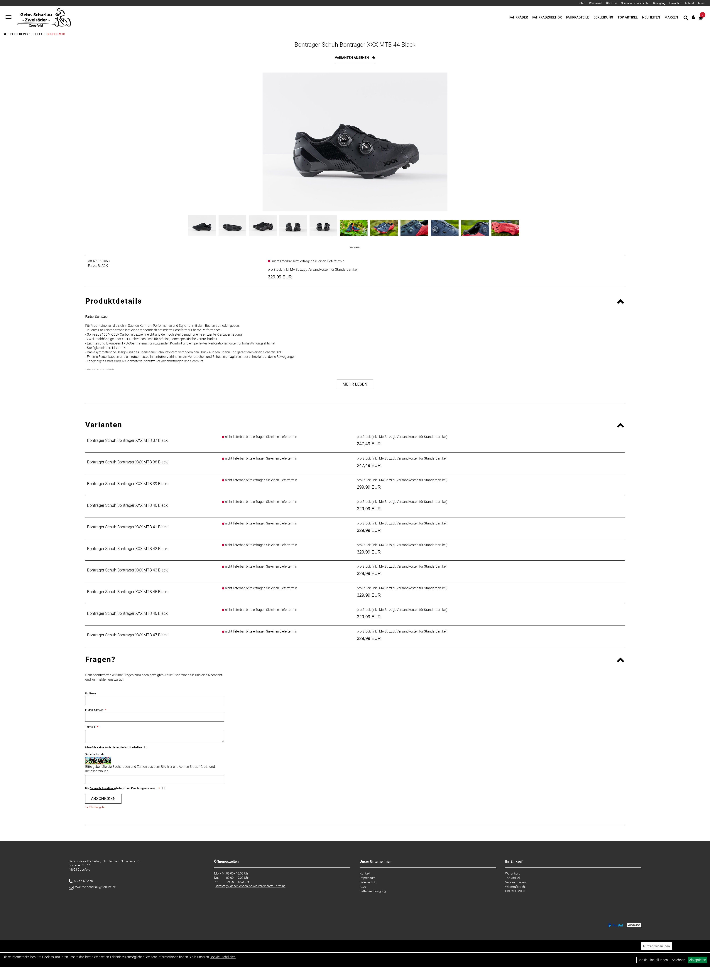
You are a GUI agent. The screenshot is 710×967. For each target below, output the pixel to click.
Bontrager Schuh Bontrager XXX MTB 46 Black (127, 613)
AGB (363, 887)
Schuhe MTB (56, 34)
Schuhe (37, 34)
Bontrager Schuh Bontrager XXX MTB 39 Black (127, 483)
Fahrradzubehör (547, 17)
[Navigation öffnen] (8, 17)
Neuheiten (651, 17)
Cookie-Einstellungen (653, 960)
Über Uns (611, 3)
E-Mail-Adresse (94, 710)
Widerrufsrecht (515, 887)
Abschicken (103, 798)
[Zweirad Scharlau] (44, 17)
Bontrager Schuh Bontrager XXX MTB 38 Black (127, 462)
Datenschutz (368, 882)
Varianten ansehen (352, 58)
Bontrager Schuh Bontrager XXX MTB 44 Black (355, 44)
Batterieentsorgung (373, 891)
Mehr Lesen (355, 384)
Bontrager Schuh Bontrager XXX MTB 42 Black (127, 548)
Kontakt (365, 873)
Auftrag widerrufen (656, 946)
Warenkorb (595, 3)
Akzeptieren (697, 960)
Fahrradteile (577, 17)
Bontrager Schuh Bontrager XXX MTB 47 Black (127, 635)
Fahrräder (518, 17)
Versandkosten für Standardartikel (332, 269)
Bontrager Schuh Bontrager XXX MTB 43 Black (127, 570)
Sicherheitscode (94, 754)
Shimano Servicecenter (635, 3)
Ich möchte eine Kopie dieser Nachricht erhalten (113, 747)
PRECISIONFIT (515, 891)
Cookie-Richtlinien (223, 957)
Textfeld (90, 726)
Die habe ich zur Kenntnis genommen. (121, 788)
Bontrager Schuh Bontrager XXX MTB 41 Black (127, 527)
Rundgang (659, 3)
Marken (671, 17)
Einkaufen (675, 3)
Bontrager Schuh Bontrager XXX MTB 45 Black (127, 591)
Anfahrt (689, 3)
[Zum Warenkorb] (701, 19)
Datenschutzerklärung (103, 788)
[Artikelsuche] (686, 18)
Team (701, 3)
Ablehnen (678, 960)
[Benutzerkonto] (693, 17)
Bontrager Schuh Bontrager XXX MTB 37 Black (127, 440)
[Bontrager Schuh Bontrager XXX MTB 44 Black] (355, 142)
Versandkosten (515, 882)
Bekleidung (603, 17)
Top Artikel (628, 17)
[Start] (5, 34)
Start (582, 3)
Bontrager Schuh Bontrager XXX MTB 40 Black (127, 505)
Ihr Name (90, 693)
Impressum (368, 878)
